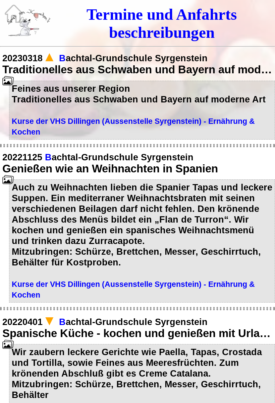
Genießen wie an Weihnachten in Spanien (110, 169)
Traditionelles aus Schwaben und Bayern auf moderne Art (137, 70)
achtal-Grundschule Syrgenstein (133, 58)
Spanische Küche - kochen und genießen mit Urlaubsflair (137, 333)
